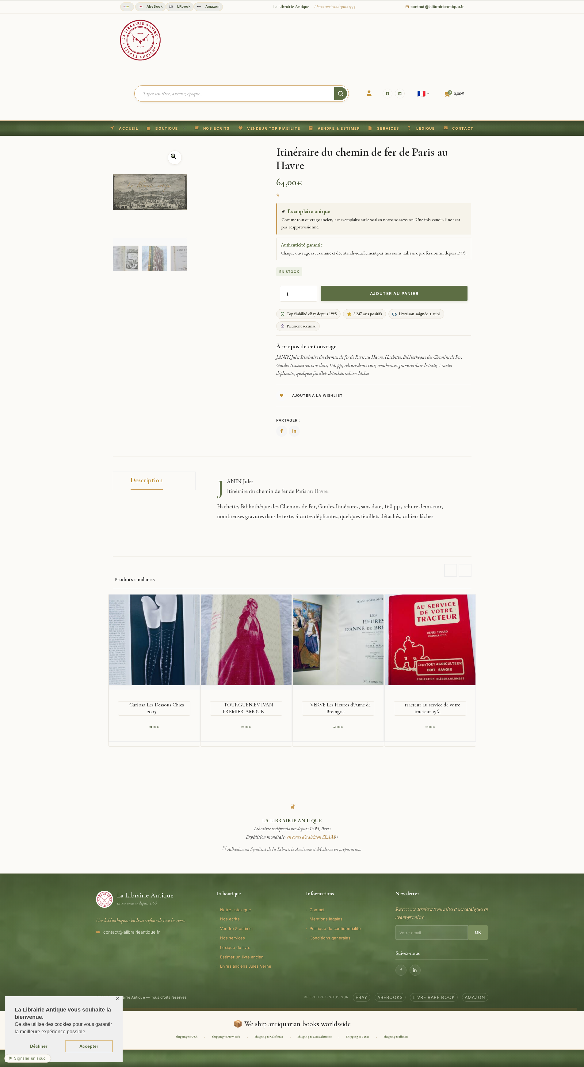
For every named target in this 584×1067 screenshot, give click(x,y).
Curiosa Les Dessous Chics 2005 (156, 708)
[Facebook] (387, 93)
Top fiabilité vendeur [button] (127, 6)
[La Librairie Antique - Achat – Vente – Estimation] (140, 39)
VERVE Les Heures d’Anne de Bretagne (340, 708)
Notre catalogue (235, 909)
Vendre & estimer (236, 928)
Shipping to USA (186, 1036)
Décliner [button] (38, 1046)
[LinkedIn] (400, 93)
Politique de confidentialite (335, 928)
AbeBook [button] (154, 6)
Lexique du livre (235, 947)
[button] (269, 128)
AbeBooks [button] (390, 997)
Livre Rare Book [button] (434, 997)
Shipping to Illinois (396, 1036)
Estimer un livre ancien (242, 956)
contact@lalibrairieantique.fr (131, 932)
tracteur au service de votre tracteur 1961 (432, 708)
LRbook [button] (183, 6)
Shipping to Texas (357, 1036)
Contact (317, 909)
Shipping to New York (226, 1036)
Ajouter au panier (394, 293)
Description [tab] (147, 480)
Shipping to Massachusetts (314, 1036)
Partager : (288, 420)
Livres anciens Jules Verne (245, 966)
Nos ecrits (230, 918)
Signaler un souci (28, 1058)
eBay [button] (361, 997)
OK (478, 932)
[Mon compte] (369, 93)
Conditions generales (330, 937)
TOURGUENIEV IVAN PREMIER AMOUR (248, 708)
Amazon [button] (211, 6)
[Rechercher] (340, 93)
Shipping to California (268, 1036)
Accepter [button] (88, 1046)
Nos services (232, 937)
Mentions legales (326, 918)
